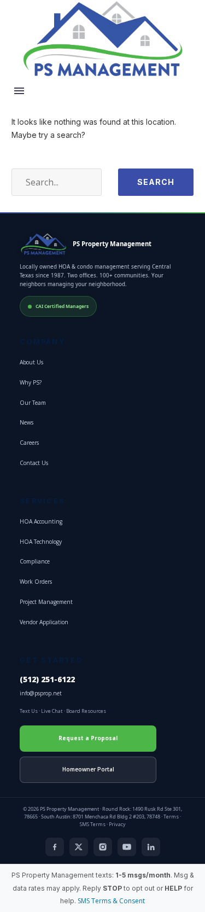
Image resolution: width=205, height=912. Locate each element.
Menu (19, 91)
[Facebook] (54, 847)
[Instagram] (102, 847)
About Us (31, 362)
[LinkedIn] (151, 847)
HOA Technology (41, 541)
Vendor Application (44, 622)
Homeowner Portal (88, 769)
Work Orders (36, 581)
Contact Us (34, 463)
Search (155, 182)
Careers (29, 442)
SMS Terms (93, 824)
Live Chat (52, 711)
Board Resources (86, 711)
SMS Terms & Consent (111, 900)
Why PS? (31, 382)
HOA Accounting (41, 521)
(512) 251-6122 (47, 679)
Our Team (33, 402)
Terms (171, 816)
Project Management (46, 602)
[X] (78, 847)
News (26, 422)
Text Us (29, 711)
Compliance (35, 561)
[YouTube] (127, 847)
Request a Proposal (88, 738)
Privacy (117, 824)
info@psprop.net (41, 693)
